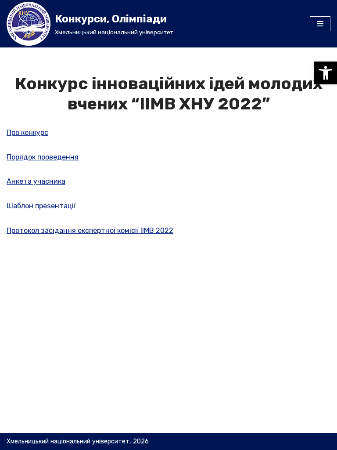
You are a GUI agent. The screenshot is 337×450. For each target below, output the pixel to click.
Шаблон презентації (41, 206)
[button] (325, 73)
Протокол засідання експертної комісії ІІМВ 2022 (90, 230)
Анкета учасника (36, 181)
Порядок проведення (43, 157)
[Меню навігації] (320, 23)
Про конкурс (27, 132)
